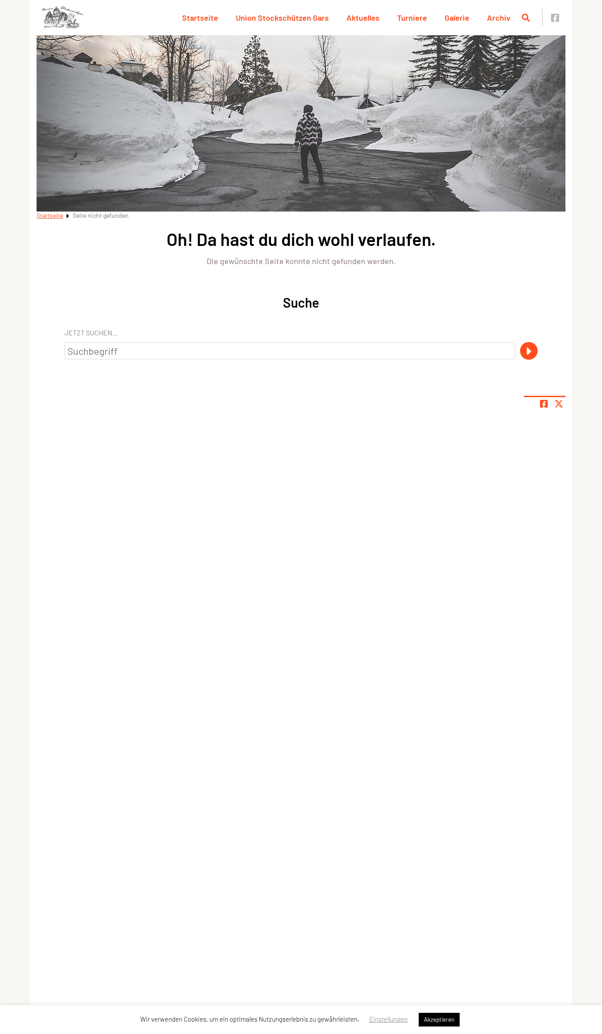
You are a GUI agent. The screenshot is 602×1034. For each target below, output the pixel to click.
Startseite (200, 17)
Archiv (498, 17)
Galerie (457, 17)
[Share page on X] (558, 403)
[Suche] (529, 351)
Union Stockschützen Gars (282, 17)
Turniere (412, 17)
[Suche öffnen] (525, 18)
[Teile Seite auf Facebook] (543, 403)
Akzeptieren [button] (439, 1019)
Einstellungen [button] (388, 1019)
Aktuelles (362, 17)
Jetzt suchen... (91, 332)
